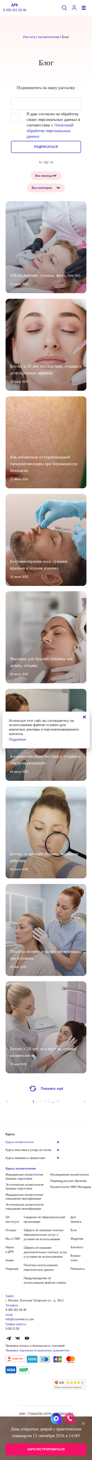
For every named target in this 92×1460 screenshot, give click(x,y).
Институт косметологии (41, 37)
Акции (10, 1260)
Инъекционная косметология (69, 1174)
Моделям (77, 1238)
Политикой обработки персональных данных (50, 131)
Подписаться (46, 146)
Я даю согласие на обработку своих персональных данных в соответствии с (53, 125)
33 (58, 1101)
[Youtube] (26, 1338)
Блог (74, 1230)
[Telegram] (8, 1338)
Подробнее (17, 739)
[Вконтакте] (17, 1338)
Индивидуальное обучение (68, 1181)
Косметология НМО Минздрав (70, 1187)
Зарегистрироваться (46, 1449)
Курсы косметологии (21, 1168)
